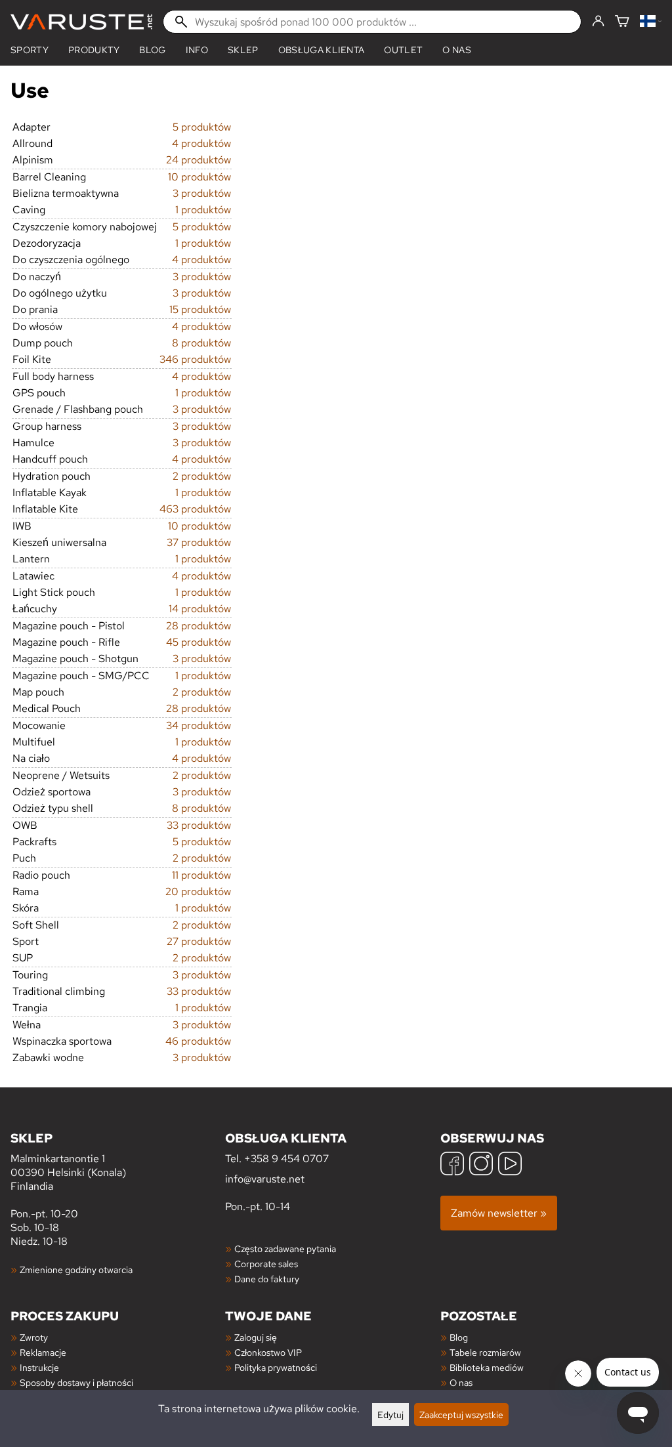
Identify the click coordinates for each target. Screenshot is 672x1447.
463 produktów (195, 509)
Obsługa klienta (321, 50)
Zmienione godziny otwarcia (76, 1269)
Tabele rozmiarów (485, 1352)
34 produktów (198, 725)
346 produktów (195, 359)
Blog (459, 1337)
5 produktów (202, 127)
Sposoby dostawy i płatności (76, 1382)
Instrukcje (39, 1367)
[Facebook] (452, 1165)
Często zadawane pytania (285, 1248)
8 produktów (201, 343)
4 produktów (201, 143)
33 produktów (199, 825)
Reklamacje (43, 1352)
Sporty (29, 50)
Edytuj (390, 1414)
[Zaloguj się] (598, 22)
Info (197, 50)
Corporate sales (266, 1263)
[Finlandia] (651, 22)
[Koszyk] (622, 22)
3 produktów (202, 193)
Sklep (243, 50)
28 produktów (198, 626)
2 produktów (202, 476)
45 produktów (198, 642)
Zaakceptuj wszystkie (461, 1414)
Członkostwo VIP (268, 1352)
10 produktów (199, 177)
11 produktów (201, 875)
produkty (94, 50)
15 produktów (200, 309)
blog (152, 50)
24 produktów (198, 160)
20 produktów (198, 891)
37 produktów (199, 542)
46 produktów (198, 1041)
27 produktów (199, 941)
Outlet (403, 50)
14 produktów (200, 609)
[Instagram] (481, 1165)
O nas (456, 50)
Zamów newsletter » (499, 1213)
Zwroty (34, 1337)
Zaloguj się (255, 1337)
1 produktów (203, 210)
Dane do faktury (266, 1278)
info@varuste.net (264, 1179)
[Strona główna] (81, 22)
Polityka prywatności (275, 1367)
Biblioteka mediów (487, 1367)
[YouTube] (510, 1165)
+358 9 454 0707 (286, 1158)
